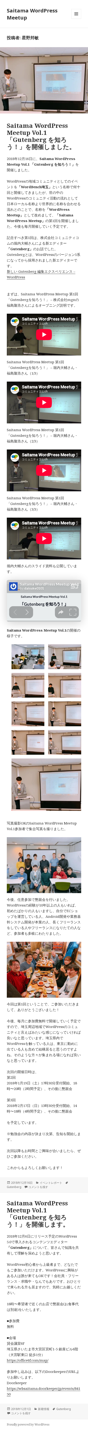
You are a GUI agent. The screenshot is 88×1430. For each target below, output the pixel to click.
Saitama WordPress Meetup (32, 14)
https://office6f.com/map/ (27, 1360)
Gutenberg (14, 1187)
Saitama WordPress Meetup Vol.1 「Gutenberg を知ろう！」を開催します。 (38, 1213)
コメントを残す (38, 1187)
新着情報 (43, 1409)
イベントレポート (51, 1183)
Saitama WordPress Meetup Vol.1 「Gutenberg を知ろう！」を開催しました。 (41, 136)
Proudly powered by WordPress (28, 1424)
